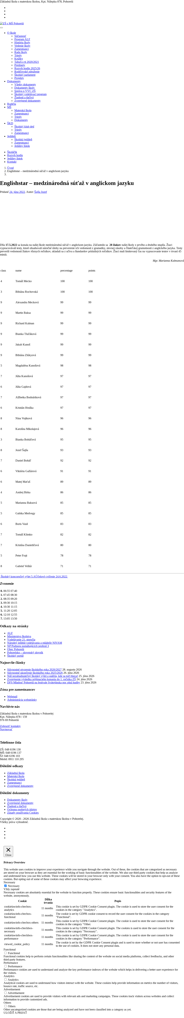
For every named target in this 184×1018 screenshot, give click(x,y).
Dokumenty (14, 81)
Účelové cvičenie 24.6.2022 (51, 576)
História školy (22, 42)
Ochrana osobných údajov (22, 809)
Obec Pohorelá (15, 649)
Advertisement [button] (12, 989)
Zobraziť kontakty (10, 726)
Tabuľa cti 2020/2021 (26, 61)
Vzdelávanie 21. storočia (21, 639)
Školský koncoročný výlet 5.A (17, 576)
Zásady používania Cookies (23, 812)
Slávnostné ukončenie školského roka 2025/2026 (35, 672)
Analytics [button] (9, 976)
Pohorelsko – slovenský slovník (25, 652)
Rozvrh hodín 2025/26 (27, 68)
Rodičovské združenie (27, 71)
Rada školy (20, 52)
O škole (11, 32)
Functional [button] (10, 949)
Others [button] (7, 1002)
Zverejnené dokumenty (27, 100)
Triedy (18, 55)
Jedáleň (11, 136)
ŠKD (10, 123)
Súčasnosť (20, 36)
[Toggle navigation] (1, 27)
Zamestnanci (21, 48)
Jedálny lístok (22, 145)
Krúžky (18, 58)
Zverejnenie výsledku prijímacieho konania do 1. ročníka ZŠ (41, 679)
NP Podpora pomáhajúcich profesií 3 (28, 646)
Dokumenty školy (24, 87)
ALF (10, 633)
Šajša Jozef (40, 191)
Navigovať (6, 729)
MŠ (9, 107)
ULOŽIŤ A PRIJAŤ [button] (15, 1012)
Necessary (14, 885)
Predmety (19, 65)
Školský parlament (24, 74)
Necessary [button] (9, 882)
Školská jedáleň (23, 139)
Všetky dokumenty (25, 84)
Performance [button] (11, 962)
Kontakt (11, 161)
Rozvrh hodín (15, 155)
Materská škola (22, 110)
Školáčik (12, 152)
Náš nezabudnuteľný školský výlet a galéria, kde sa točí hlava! (42, 676)
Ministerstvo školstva (19, 636)
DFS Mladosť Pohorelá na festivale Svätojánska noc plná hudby (43, 682)
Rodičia (11, 103)
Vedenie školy (22, 45)
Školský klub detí (24, 126)
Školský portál (15, 655)
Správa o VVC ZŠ (25, 90)
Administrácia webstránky (22, 699)
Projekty (19, 78)
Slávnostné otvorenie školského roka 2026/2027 (34, 669)
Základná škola (15, 772)
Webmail (12, 696)
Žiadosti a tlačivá (24, 97)
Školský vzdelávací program (30, 94)
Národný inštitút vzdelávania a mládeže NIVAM (34, 642)
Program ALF (22, 39)
